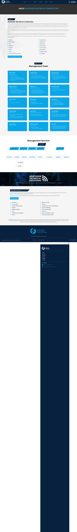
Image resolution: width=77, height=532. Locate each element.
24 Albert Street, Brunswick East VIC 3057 (50, 266)
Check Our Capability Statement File (14, 56)
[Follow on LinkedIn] (69, 2)
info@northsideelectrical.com (48, 264)
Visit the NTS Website (14, 198)
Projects (43, 255)
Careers (43, 258)
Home (43, 252)
